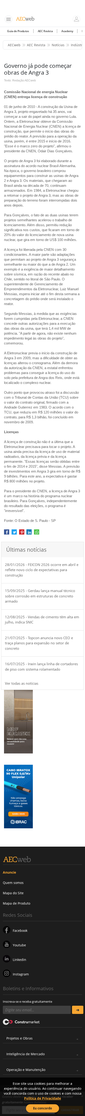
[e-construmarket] (21, 1021)
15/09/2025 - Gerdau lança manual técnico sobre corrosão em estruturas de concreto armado (40, 596)
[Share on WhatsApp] (36, 534)
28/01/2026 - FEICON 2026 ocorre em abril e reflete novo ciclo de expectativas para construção (41, 569)
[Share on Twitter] (14, 534)
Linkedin (19, 959)
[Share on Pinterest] (21, 534)
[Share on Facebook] (6, 534)
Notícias (58, 45)
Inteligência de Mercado (25, 1054)
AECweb (14, 45)
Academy (67, 31)
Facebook (20, 930)
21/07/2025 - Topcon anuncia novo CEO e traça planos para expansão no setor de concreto (39, 643)
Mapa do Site (13, 893)
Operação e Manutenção (25, 1069)
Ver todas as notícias (21, 683)
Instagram (21, 974)
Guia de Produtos (18, 31)
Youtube (19, 945)
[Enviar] (77, 1010)
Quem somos (13, 882)
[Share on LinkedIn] (29, 534)
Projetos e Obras (19, 1038)
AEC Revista (45, 31)
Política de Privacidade (42, 1098)
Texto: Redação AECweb (20, 80)
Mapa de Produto (16, 903)
